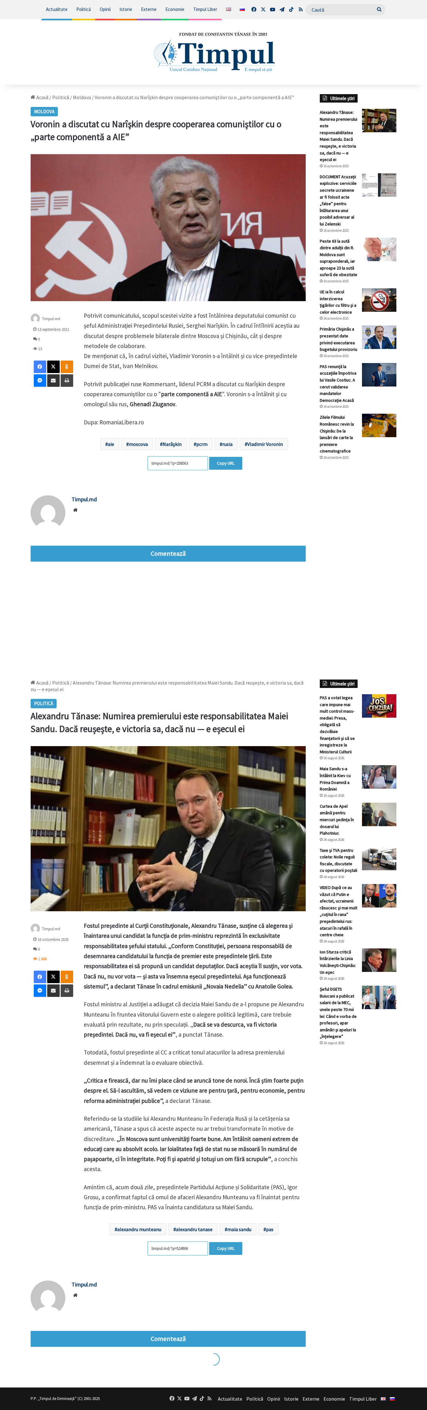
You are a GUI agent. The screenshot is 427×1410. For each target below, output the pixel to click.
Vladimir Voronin (265, 444)
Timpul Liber (205, 9)
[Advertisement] (358, 570)
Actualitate (57, 9)
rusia (227, 444)
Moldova (82, 97)
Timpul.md (51, 318)
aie (111, 444)
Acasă (41, 97)
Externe (149, 9)
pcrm (202, 444)
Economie (174, 9)
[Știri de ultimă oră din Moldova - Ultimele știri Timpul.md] (213, 52)
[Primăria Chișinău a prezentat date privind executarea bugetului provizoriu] (379, 337)
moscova (138, 444)
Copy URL (225, 463)
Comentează (168, 553)
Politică (83, 9)
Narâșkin (172, 444)
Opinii (105, 9)
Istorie (125, 9)
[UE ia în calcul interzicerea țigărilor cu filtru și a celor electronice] (379, 300)
